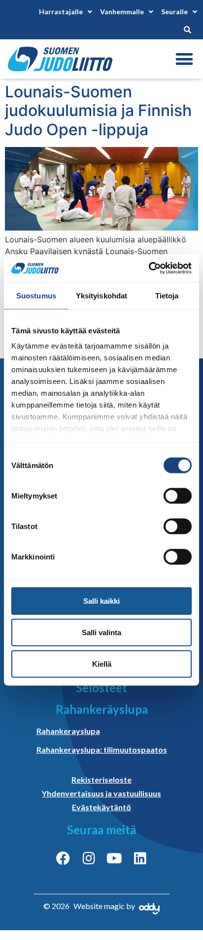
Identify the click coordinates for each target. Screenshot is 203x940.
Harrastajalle (61, 11)
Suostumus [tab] (36, 295)
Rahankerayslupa (68, 730)
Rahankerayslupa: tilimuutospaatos (101, 749)
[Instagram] (89, 858)
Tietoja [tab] (167, 295)
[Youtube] (114, 858)
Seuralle (174, 11)
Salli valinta (101, 632)
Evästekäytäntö (101, 807)
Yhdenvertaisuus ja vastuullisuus (101, 793)
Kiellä (101, 663)
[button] (184, 59)
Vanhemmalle (122, 11)
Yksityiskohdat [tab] (101, 295)
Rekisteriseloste (101, 779)
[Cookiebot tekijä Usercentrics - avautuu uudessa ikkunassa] (148, 268)
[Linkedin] (140, 858)
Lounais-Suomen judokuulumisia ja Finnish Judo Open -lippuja (98, 110)
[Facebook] (63, 858)
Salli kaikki (101, 600)
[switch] (178, 495)
